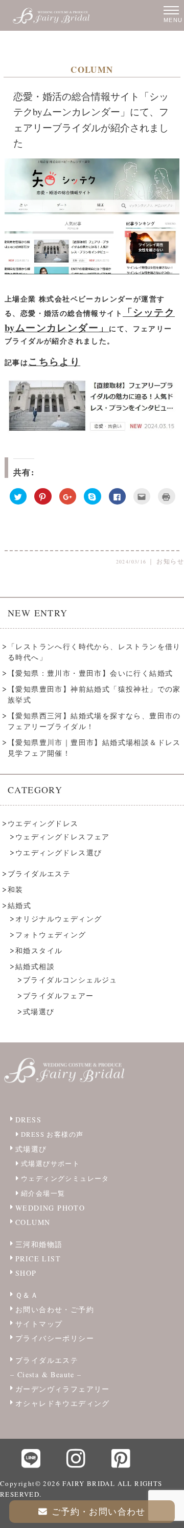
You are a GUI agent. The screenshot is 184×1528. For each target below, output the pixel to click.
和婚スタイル (38, 950)
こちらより (54, 361)
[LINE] (31, 1458)
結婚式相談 (35, 966)
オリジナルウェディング (58, 918)
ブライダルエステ (39, 873)
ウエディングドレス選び (58, 852)
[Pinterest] (121, 1458)
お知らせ (170, 561)
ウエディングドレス (43, 823)
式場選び (39, 1011)
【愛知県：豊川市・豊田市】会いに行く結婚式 (90, 673)
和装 (16, 889)
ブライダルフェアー (58, 995)
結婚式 (19, 905)
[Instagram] (76, 1458)
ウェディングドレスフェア (62, 836)
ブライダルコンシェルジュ (70, 979)
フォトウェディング (50, 934)
